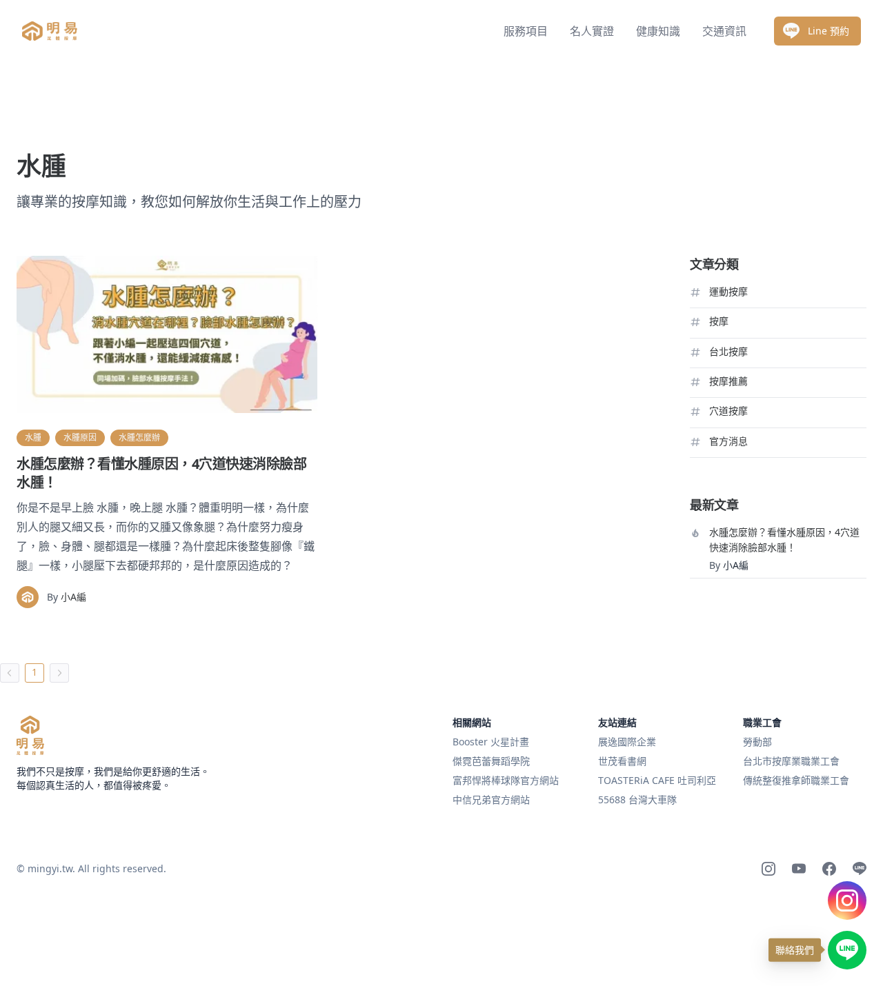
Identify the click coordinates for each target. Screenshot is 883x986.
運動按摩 (728, 291)
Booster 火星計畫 (491, 741)
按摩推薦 (728, 381)
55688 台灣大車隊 (637, 799)
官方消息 (728, 440)
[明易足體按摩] (30, 735)
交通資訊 (724, 31)
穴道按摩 (728, 410)
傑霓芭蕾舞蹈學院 (491, 760)
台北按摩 (728, 351)
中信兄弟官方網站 (491, 799)
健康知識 (658, 31)
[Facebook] (829, 869)
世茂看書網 (622, 760)
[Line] (859, 869)
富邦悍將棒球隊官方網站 (506, 780)
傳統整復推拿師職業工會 (796, 780)
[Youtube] (799, 869)
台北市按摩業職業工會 (791, 760)
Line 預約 (828, 30)
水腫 (33, 437)
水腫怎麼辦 (139, 437)
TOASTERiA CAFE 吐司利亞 (657, 780)
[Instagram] (768, 869)
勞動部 (757, 741)
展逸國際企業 (627, 741)
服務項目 (526, 31)
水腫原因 (80, 437)
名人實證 (592, 31)
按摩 (718, 321)
